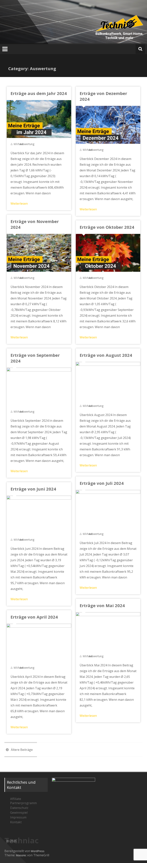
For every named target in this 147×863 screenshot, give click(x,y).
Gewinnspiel (19, 812)
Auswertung (27, 144)
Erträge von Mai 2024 (102, 605)
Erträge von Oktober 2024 (107, 227)
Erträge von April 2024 (34, 617)
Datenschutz (19, 808)
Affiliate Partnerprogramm (23, 801)
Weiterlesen (19, 203)
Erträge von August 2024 (106, 355)
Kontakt (16, 822)
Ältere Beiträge (21, 750)
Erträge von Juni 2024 (33, 489)
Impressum (18, 817)
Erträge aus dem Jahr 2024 (39, 93)
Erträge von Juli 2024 (102, 483)
